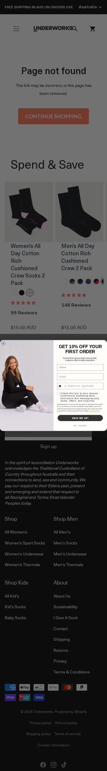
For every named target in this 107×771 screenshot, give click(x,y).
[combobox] (62, 386)
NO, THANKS (80, 425)
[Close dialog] (3, 343)
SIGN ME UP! (80, 418)
